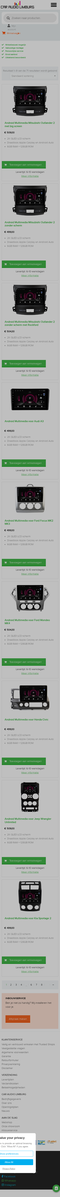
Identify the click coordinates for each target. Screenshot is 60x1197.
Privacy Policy (8, 1169)
